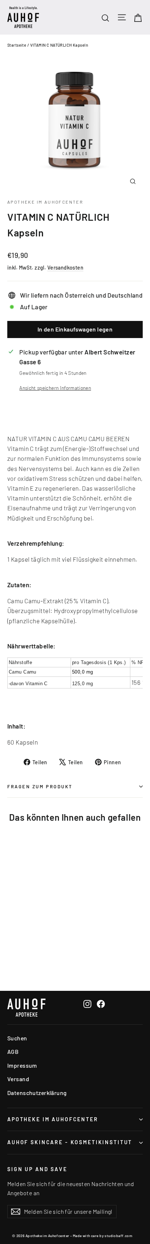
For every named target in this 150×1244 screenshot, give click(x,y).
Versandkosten (65, 267)
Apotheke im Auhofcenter (45, 201)
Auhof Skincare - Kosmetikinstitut (69, 1142)
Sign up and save (37, 1169)
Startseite (16, 45)
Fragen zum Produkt (39, 786)
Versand (18, 1078)
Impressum (22, 1065)
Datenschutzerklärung (37, 1092)
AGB (13, 1051)
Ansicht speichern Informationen (55, 388)
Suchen (17, 1038)
